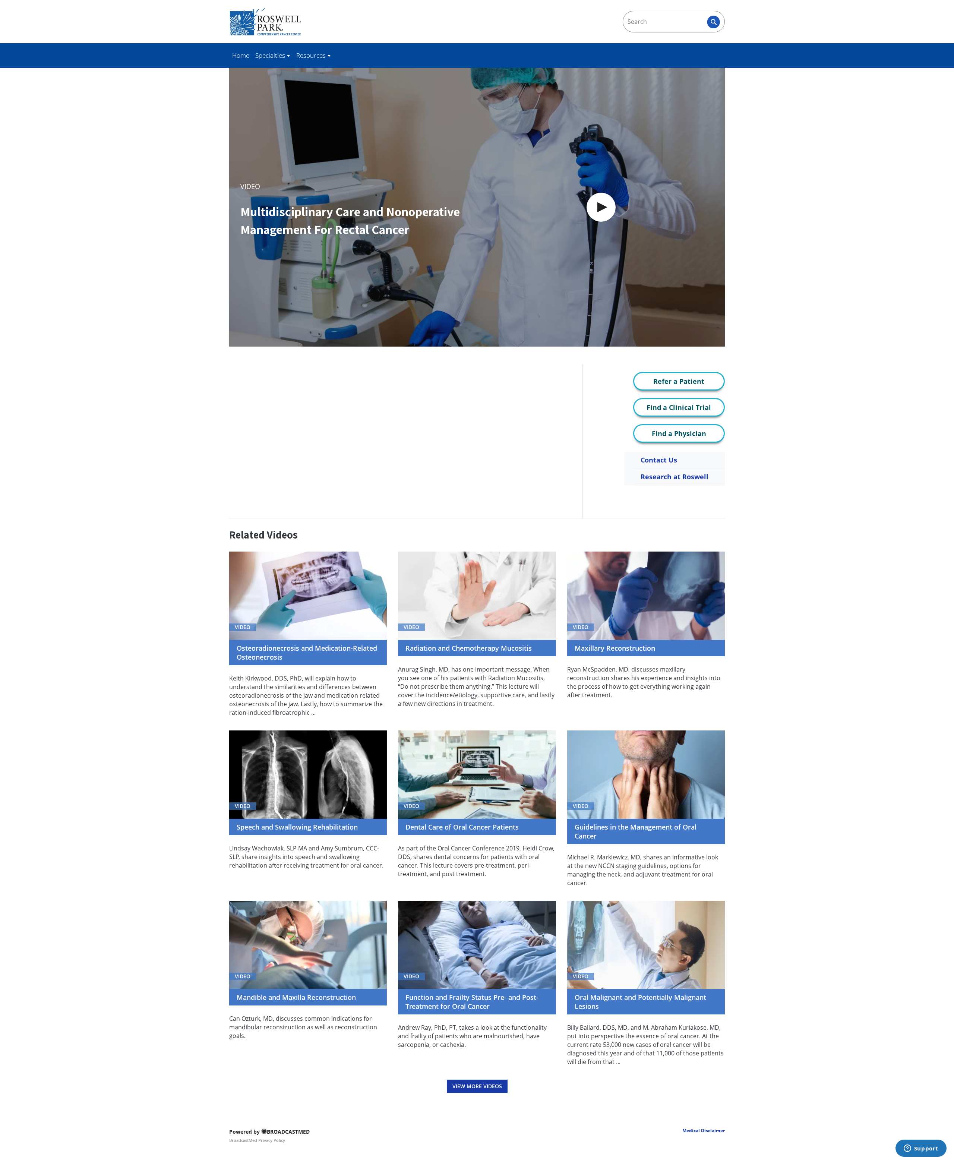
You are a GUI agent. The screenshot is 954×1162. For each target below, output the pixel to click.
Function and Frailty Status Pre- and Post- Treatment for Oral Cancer (471, 1002)
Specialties (271, 55)
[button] (601, 207)
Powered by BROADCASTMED (269, 1131)
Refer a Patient (678, 381)
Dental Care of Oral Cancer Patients (462, 826)
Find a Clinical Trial (679, 407)
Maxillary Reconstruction (615, 648)
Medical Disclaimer (703, 1130)
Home (240, 55)
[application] (477, 207)
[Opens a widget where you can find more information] (921, 1149)
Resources (311, 55)
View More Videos (477, 1086)
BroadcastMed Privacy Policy (257, 1140)
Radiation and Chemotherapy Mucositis (468, 648)
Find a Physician (679, 433)
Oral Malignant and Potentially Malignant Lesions (640, 1002)
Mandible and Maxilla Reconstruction (296, 997)
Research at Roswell (674, 476)
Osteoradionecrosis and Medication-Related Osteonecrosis (307, 652)
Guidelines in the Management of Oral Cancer (635, 831)
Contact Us (659, 459)
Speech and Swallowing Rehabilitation (297, 826)
